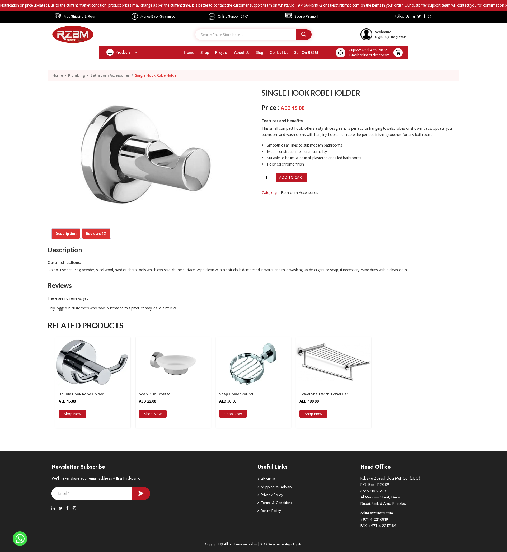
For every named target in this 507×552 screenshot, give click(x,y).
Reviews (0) (96, 233)
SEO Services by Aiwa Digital (281, 544)
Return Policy (271, 511)
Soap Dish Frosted (155, 393)
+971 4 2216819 (374, 519)
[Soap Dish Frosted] (173, 361)
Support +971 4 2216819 (368, 49)
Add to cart (291, 177)
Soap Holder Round (236, 393)
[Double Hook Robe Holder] (92, 361)
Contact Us (279, 52)
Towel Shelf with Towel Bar (323, 393)
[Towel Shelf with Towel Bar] (333, 361)
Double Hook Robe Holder (81, 393)
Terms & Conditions (277, 503)
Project (221, 52)
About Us (241, 52)
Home (189, 52)
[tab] (65, 233)
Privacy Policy (272, 495)
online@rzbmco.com (376, 513)
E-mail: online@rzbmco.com (369, 54)
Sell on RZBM (306, 52)
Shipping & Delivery (276, 487)
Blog (260, 52)
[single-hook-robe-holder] (146, 155)
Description (65, 233)
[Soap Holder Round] (253, 361)
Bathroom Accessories (109, 75)
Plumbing (76, 75)
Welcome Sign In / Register (390, 34)
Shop (204, 52)
